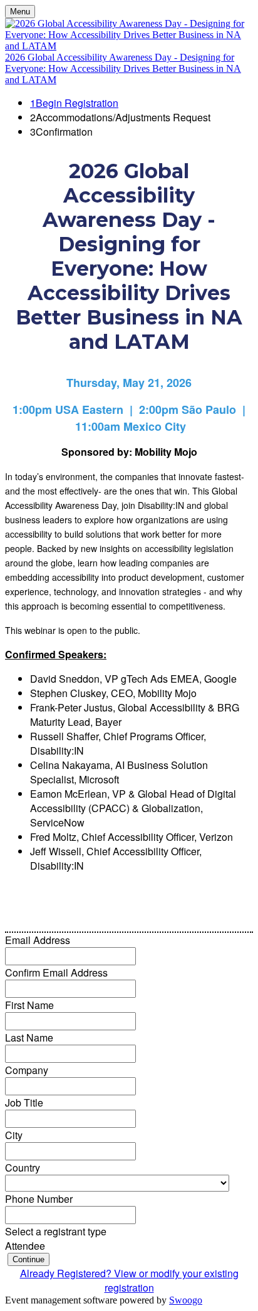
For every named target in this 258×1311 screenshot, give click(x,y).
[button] (28, 1259)
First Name (29, 1005)
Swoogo (185, 1300)
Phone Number (39, 1199)
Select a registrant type (55, 1231)
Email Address (37, 940)
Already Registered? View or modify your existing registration (129, 1280)
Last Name (29, 1037)
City (14, 1135)
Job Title (24, 1102)
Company (26, 1070)
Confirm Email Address (56, 972)
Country (22, 1167)
